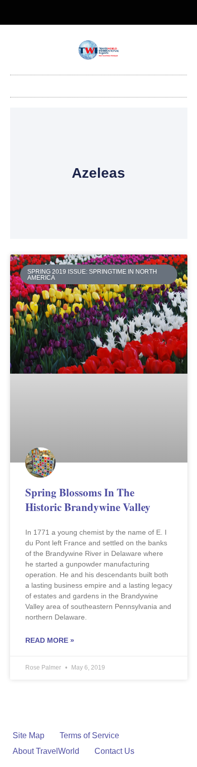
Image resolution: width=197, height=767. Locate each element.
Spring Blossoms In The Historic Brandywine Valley (88, 500)
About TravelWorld (46, 751)
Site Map (28, 735)
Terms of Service (89, 735)
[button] (98, 83)
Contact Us (114, 751)
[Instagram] (107, 13)
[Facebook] (90, 13)
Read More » (49, 640)
